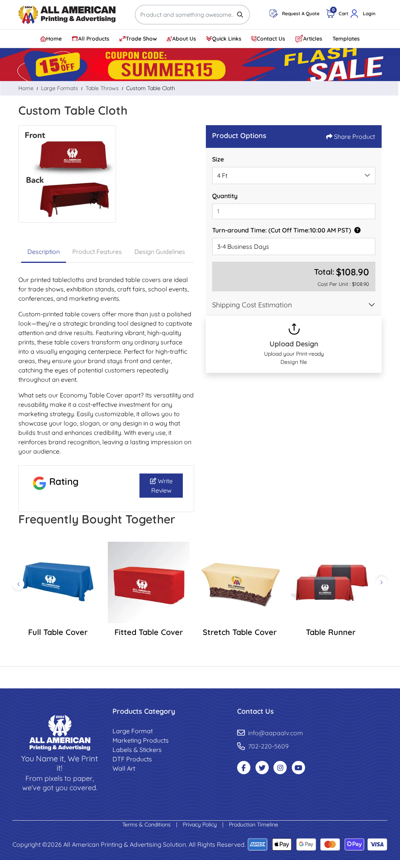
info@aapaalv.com (275, 733)
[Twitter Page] (262, 767)
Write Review (162, 485)
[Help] (356, 230)
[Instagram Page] (280, 767)
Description (43, 251)
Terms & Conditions (147, 824)
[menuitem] (51, 39)
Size (218, 159)
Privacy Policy (200, 824)
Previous (18, 584)
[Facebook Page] (243, 767)
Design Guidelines (159, 251)
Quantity (225, 196)
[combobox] (293, 175)
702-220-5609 (268, 746)
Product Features (97, 251)
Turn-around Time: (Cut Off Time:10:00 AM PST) (281, 230)
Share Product (354, 136)
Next (382, 582)
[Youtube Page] (298, 767)
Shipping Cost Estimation (252, 304)
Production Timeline (253, 824)
